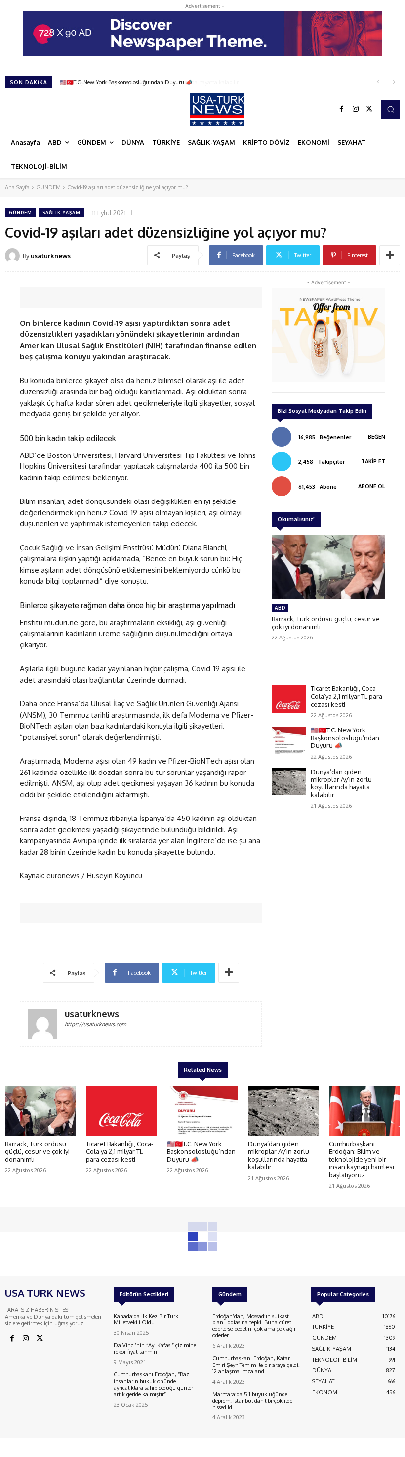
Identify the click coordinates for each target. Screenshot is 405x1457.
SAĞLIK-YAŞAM (61, 212)
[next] (394, 82)
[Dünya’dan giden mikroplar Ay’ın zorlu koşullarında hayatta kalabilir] (289, 781)
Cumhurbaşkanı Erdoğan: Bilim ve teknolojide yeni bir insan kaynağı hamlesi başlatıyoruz (361, 1159)
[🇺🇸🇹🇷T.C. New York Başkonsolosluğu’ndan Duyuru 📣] (289, 740)
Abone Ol (371, 486)
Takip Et (373, 461)
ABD (280, 607)
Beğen (376, 436)
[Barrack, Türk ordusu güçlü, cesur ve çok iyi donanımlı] (328, 567)
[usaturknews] (14, 255)
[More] (389, 255)
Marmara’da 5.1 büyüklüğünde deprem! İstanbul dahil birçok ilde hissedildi (252, 1401)
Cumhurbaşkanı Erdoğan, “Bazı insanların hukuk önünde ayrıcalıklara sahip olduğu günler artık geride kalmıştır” (153, 1384)
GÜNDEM (48, 187)
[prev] (378, 82)
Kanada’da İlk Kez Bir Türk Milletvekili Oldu (146, 1319)
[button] (390, 109)
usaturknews (51, 256)
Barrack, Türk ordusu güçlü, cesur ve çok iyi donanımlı (37, 1151)
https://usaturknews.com (95, 1024)
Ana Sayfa (17, 187)
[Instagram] (356, 109)
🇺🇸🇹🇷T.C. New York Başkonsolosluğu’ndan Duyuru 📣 (345, 737)
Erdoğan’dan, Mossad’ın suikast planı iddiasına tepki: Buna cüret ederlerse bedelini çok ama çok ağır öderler (254, 1326)
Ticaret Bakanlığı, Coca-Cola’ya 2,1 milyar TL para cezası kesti (346, 696)
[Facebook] (342, 109)
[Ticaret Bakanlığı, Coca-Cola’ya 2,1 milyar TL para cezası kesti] (289, 698)
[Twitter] (369, 109)
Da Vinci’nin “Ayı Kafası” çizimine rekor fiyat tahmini (155, 1348)
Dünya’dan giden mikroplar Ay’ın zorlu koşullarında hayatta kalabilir (144, 82)
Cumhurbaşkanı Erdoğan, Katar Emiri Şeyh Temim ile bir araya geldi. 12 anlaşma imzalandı (256, 1364)
